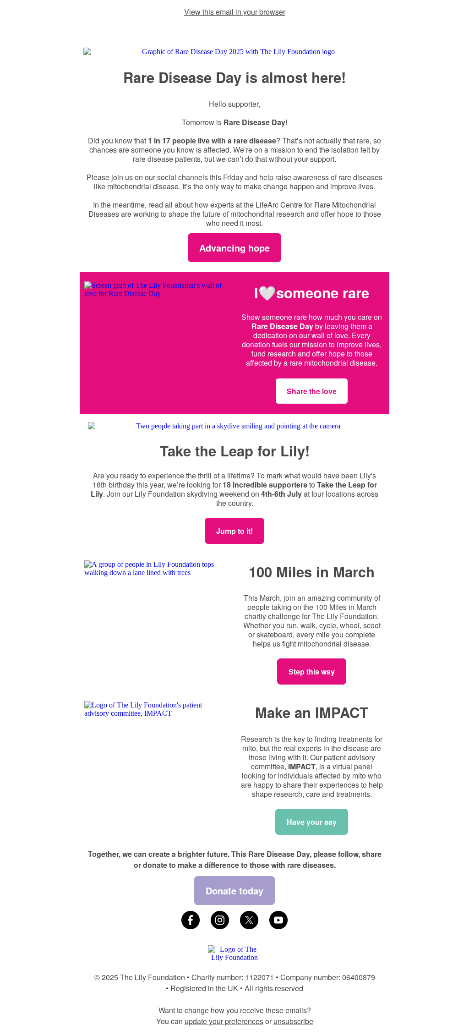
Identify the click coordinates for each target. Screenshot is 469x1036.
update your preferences (224, 1021)
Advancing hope (234, 247)
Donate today (234, 890)
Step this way (312, 671)
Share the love (312, 391)
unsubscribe (293, 1021)
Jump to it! (234, 531)
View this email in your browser (234, 11)
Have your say (312, 822)
